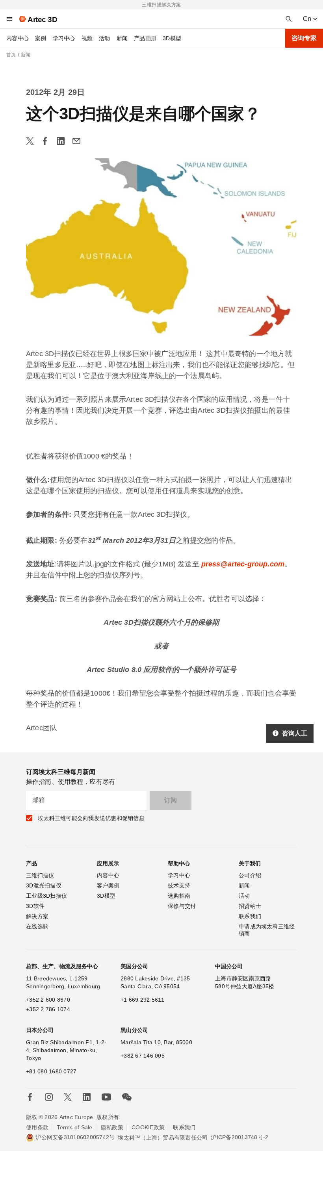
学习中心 (64, 38)
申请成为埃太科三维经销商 (267, 930)
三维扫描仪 (40, 875)
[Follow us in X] (68, 1097)
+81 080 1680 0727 (51, 1071)
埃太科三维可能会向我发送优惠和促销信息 (91, 818)
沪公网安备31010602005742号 (75, 1137)
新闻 (122, 38)
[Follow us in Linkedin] (87, 1097)
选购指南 (179, 896)
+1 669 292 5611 (142, 1000)
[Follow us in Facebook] (30, 1097)
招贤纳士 (250, 906)
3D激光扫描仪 (43, 885)
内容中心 (17, 38)
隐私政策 (112, 1127)
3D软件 (35, 906)
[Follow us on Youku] (106, 1097)
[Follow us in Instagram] (49, 1097)
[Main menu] (9, 18)
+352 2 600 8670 (48, 1000)
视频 (87, 38)
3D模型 (172, 38)
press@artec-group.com (242, 564)
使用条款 (37, 1127)
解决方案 (37, 916)
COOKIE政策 (148, 1127)
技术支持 (179, 885)
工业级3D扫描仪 (46, 896)
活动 (104, 38)
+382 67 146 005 (143, 1055)
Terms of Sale (74, 1127)
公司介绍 (250, 875)
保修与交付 (182, 906)
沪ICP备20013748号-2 (239, 1137)
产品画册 (145, 38)
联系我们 (250, 916)
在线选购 (37, 926)
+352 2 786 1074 (48, 1009)
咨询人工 (294, 733)
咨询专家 (304, 38)
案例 (40, 38)
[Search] (288, 18)
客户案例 (108, 885)
